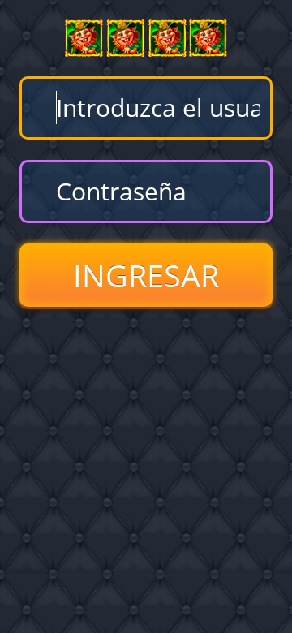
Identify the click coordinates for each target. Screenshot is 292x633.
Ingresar (146, 275)
